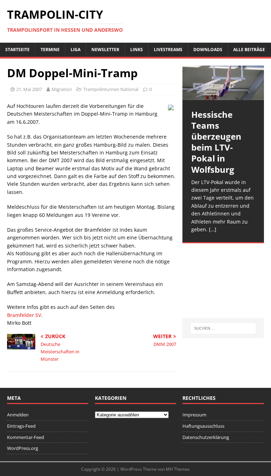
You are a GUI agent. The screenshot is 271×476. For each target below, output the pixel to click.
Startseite (17, 50)
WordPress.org (22, 448)
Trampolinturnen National (110, 89)
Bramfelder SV (24, 315)
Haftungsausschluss (203, 426)
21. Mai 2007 (29, 89)
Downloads (207, 50)
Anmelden (18, 414)
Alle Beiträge (249, 50)
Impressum (194, 414)
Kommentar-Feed (25, 437)
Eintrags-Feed (21, 426)
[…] (212, 229)
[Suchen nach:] (223, 328)
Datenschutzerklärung (205, 437)
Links (136, 50)
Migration (62, 89)
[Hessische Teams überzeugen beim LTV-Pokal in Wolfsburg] (223, 83)
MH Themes (178, 469)
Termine (50, 50)
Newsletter (105, 50)
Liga (75, 50)
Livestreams (168, 50)
